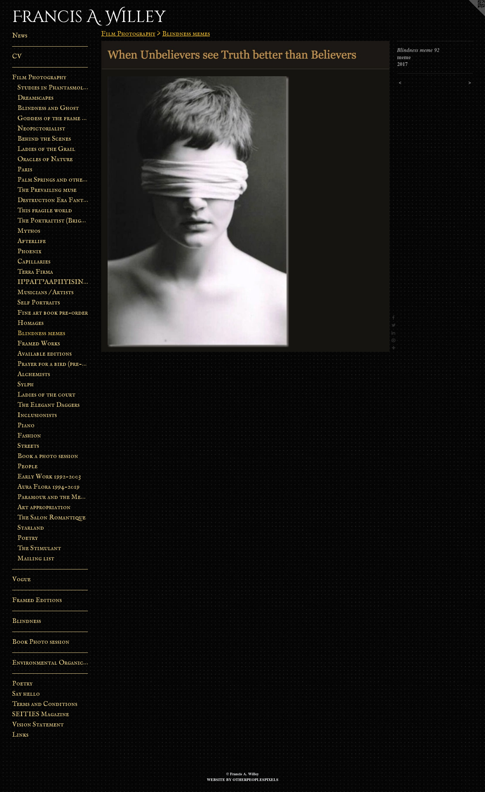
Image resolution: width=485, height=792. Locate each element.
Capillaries (33, 261)
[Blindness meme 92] (245, 196)
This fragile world (44, 210)
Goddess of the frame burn (52, 118)
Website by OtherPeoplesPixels (242, 779)
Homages (30, 323)
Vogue (21, 579)
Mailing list (35, 558)
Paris (24, 169)
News (19, 35)
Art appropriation (43, 507)
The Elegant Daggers (48, 405)
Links (20, 735)
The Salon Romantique (51, 517)
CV (17, 56)
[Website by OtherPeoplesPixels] (470, 15)
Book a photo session (47, 456)
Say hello (26, 694)
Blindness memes (41, 333)
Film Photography (39, 77)
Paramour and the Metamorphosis (52, 497)
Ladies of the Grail (46, 149)
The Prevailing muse (47, 190)
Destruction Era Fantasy (52, 200)
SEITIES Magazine (40, 714)
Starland (30, 528)
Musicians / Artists (45, 292)
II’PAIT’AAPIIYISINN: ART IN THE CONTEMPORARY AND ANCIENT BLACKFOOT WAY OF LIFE (52, 282)
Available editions (44, 354)
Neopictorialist (41, 128)
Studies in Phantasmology (52, 87)
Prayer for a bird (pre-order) (52, 364)
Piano (25, 425)
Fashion (29, 435)
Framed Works (38, 343)
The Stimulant (39, 548)
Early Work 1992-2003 (49, 476)
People (27, 466)
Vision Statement (38, 724)
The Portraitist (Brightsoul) (52, 220)
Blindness (26, 621)
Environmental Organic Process (50, 663)
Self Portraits (38, 302)
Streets (28, 446)
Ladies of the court (46, 395)
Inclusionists (37, 415)
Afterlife (31, 241)
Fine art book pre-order (52, 313)
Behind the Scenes (44, 139)
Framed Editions (37, 600)
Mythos (28, 231)
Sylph (25, 384)
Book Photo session (40, 642)
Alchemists (33, 374)
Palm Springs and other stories (52, 180)
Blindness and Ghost (48, 108)
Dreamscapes (35, 98)
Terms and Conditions (44, 704)
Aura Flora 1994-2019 (48, 487)
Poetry (27, 538)
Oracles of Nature (45, 159)
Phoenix (29, 251)
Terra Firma (35, 272)
